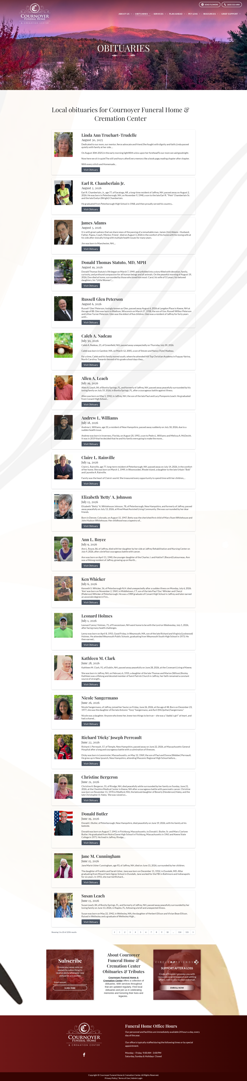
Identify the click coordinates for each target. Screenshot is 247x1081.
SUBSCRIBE (69, 988)
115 (187, 932)
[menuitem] (125, 14)
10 (167, 932)
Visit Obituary (91, 169)
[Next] (193, 932)
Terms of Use (124, 1078)
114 (179, 932)
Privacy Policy (111, 1078)
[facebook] (84, 1055)
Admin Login (136, 1078)
